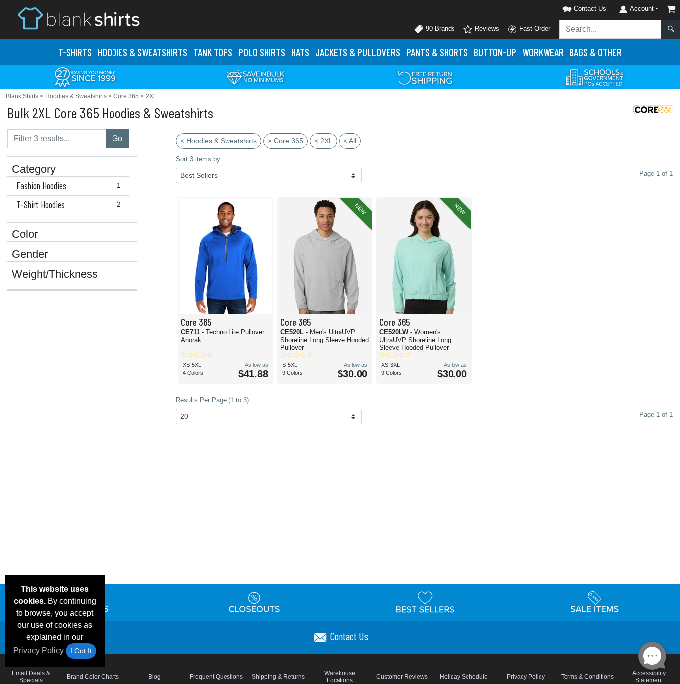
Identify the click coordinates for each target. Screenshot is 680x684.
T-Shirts (75, 52)
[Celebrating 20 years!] (85, 76)
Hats (300, 52)
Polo (261, 52)
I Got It (81, 651)
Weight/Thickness (55, 274)
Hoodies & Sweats (142, 52)
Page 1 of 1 (656, 414)
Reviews (486, 28)
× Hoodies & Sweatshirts (218, 141)
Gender (30, 254)
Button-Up (495, 52)
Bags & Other (595, 52)
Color (25, 234)
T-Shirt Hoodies (68, 204)
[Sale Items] (595, 602)
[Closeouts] (255, 602)
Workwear (543, 52)
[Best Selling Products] (425, 602)
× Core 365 (285, 141)
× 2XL (323, 141)
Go (117, 138)
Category (34, 169)
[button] (571, 7)
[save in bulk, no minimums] (255, 76)
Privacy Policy (38, 650)
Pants (437, 52)
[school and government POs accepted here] (595, 77)
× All (349, 141)
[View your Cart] (671, 9)
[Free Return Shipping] (425, 76)
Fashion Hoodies (68, 185)
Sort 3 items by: (199, 159)
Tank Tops (212, 52)
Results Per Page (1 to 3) (212, 400)
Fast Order (533, 28)
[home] (78, 18)
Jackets (357, 52)
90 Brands (439, 28)
